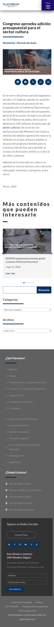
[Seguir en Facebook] (14, 544)
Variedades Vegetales (19, 438)
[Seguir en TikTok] (36, 544)
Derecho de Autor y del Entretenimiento (28, 382)
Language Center (17, 455)
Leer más (10, 273)
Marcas (12, 375)
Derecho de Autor (27, 42)
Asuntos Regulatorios (19, 425)
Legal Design (15, 462)
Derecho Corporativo (19, 432)
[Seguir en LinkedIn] (9, 544)
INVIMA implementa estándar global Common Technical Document (25, 260)
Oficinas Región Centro (20, 483)
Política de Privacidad (21, 602)
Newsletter (9, 42)
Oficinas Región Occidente (21, 509)
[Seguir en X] (31, 544)
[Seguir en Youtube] (25, 544)
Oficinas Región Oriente (20, 503)
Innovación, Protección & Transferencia (27, 388)
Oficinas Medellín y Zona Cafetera (25, 490)
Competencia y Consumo (21, 401)
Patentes (13, 369)
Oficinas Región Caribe (20, 496)
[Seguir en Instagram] (20, 544)
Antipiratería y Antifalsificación (23, 419)
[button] (48, 5)
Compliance (14, 408)
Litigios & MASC (16, 395)
